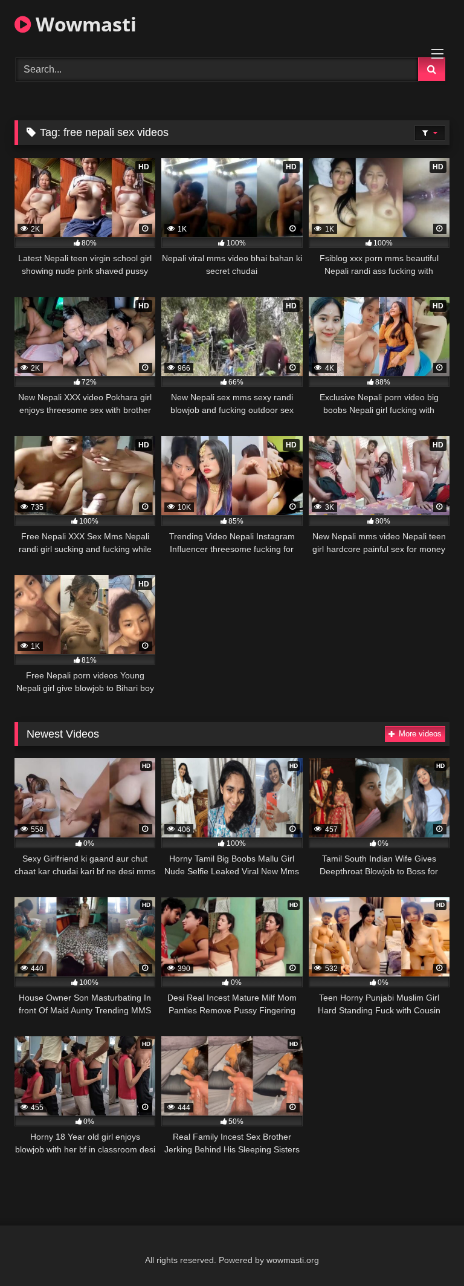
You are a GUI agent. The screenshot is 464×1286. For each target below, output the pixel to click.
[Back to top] (426, 1250)
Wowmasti (84, 24)
